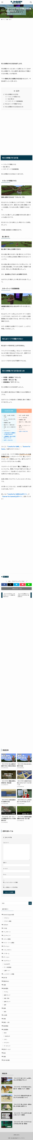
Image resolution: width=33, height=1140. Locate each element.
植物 (4, 1019)
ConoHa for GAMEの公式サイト (17, 494)
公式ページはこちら (8, 440)
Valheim (5, 924)
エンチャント (7, 935)
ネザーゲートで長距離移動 (15, 101)
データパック (7, 1046)
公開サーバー (7, 970)
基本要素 (5, 988)
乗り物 (5, 977)
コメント (6, 842)
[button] (4, 584)
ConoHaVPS (7, 964)
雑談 (4, 1056)
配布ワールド (7, 1049)
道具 (5, 1005)
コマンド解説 (7, 939)
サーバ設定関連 (7, 967)
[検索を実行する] (30, 903)
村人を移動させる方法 (11, 94)
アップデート (7, 932)
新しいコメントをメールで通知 (10, 882)
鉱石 (4, 1053)
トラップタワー (7, 950)
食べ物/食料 (6, 1060)
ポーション (6, 957)
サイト (4, 874)
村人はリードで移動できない (13, 104)
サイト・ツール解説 (8, 942)
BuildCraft (7, 1036)
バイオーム (6, 953)
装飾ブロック (7, 1001)
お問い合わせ (16, 1135)
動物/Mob (6, 981)
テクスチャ (6, 1042)
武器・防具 (6, 998)
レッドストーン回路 (8, 974)
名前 (4, 862)
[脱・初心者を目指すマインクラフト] (16, 2)
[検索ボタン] (31, 2)
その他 (5, 928)
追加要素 (5, 1029)
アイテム (6, 992)
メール (5, 868)
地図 (4, 985)
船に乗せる (11, 99)
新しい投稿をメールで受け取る (10, 887)
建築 (4, 1008)
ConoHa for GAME (13, 446)
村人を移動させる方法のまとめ (14, 107)
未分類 (5, 1015)
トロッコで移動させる (14, 97)
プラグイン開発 (7, 921)
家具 (5, 1011)
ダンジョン (6, 946)
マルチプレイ (7, 961)
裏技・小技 (9, 13)
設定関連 (5, 1026)
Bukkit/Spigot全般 (8, 914)
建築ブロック (7, 995)
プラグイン (6, 918)
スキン (5, 1039)
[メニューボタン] (2, 2)
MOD (5, 1033)
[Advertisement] (16, 40)
